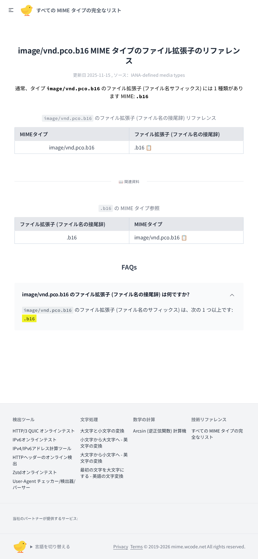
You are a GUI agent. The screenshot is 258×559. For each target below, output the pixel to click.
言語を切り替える (52, 546)
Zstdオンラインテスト (35, 472)
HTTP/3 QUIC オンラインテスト (44, 431)
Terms (136, 546)
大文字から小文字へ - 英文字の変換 (104, 457)
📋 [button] (149, 147)
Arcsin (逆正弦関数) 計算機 (159, 431)
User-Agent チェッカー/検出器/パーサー (44, 484)
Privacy (120, 546)
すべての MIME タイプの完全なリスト (217, 434)
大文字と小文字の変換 (102, 431)
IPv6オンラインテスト (35, 439)
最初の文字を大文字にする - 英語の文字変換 (102, 473)
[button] (11, 10)
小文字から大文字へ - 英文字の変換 (104, 442)
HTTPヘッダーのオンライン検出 (42, 460)
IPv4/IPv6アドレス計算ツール (42, 448)
